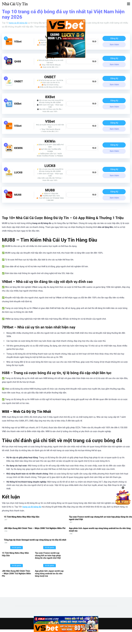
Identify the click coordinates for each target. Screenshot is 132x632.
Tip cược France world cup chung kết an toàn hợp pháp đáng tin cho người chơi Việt (48, 555)
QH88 (17, 61)
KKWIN (18, 148)
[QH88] (9, 64)
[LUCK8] (9, 175)
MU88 (17, 194)
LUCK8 (18, 172)
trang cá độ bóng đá (18, 23)
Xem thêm (114, 44)
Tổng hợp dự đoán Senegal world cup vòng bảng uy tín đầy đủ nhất (35, 540)
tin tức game (16, 547)
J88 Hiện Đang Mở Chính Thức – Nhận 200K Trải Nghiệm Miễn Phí (34, 528)
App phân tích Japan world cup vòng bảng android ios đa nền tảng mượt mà (49, 573)
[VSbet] (9, 44)
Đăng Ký (114, 38)
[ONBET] (9, 84)
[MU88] (9, 197)
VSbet (18, 41)
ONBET (18, 81)
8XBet (17, 103)
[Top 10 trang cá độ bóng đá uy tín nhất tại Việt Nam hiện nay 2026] (15, 3)
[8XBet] (9, 106)
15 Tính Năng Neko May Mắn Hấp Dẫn (21, 517)
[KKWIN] (9, 150)
